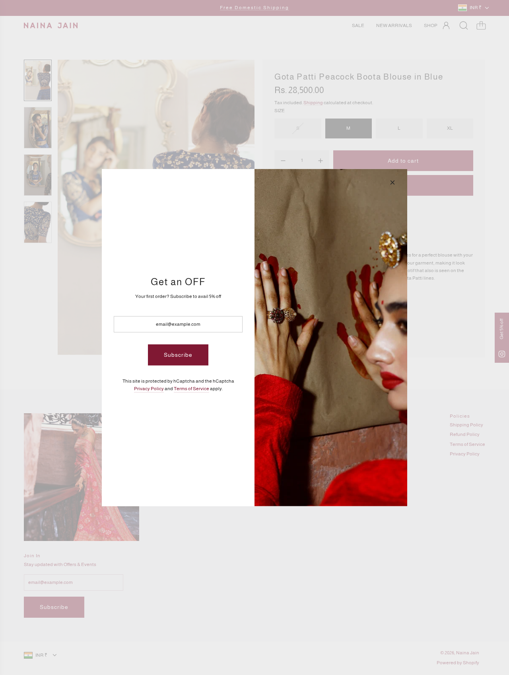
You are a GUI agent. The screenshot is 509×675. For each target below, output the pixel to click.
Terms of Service (191, 388)
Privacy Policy (149, 388)
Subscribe (178, 355)
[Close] (392, 182)
